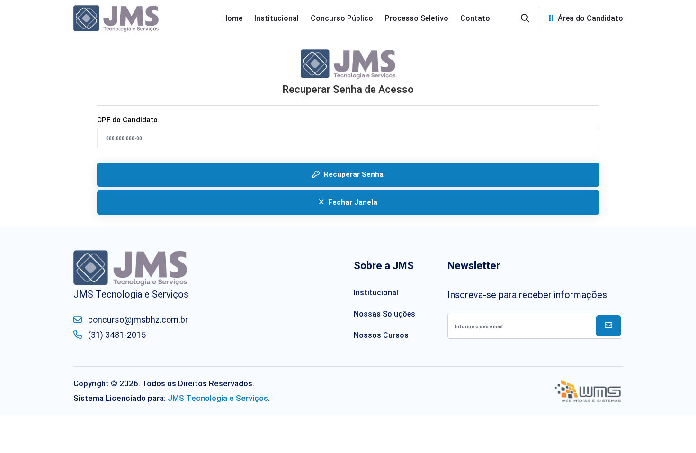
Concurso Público (342, 18)
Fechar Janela (351, 202)
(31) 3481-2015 (116, 335)
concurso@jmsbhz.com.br (137, 320)
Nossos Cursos (381, 335)
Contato (475, 18)
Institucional (276, 18)
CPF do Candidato (127, 120)
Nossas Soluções (384, 313)
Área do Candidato (589, 18)
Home (232, 18)
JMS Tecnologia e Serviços (218, 398)
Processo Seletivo (416, 18)
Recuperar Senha (353, 174)
